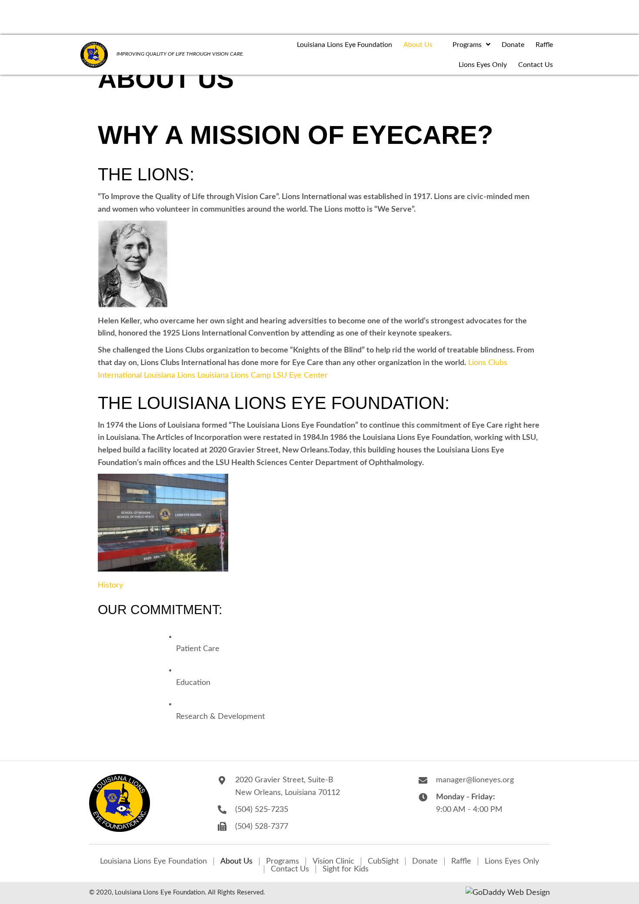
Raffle (461, 861)
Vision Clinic (333, 861)
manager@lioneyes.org (475, 780)
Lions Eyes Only (512, 861)
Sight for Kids (346, 869)
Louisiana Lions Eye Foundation (153, 861)
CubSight (383, 861)
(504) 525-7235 (261, 810)
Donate (425, 861)
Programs (282, 861)
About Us (236, 861)
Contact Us (290, 869)
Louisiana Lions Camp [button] (235, 375)
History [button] (110, 585)
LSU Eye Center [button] (300, 375)
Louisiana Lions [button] (170, 375)
